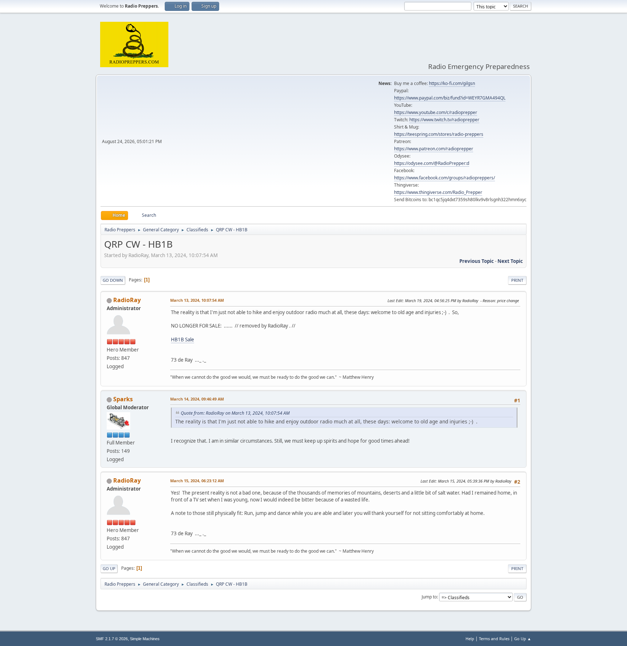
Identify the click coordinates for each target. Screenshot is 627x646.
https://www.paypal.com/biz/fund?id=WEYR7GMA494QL (449, 98)
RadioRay (127, 300)
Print (517, 280)
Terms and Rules (494, 638)
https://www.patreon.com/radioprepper (433, 149)
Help (470, 638)
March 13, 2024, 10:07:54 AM (197, 300)
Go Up (109, 568)
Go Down (113, 280)
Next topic (510, 261)
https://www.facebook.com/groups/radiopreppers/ (444, 178)
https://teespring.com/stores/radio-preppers (438, 134)
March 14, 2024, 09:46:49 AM (197, 399)
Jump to (429, 597)
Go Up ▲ (522, 638)
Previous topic (476, 261)
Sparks (123, 399)
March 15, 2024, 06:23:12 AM (197, 480)
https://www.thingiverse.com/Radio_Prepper (438, 192)
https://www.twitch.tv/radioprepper (444, 120)
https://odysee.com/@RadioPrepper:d (431, 163)
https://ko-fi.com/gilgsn (452, 83)
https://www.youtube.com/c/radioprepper (435, 112)
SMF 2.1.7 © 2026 (112, 639)
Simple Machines (145, 639)
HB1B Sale (182, 339)
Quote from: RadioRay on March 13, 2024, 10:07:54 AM (235, 413)
